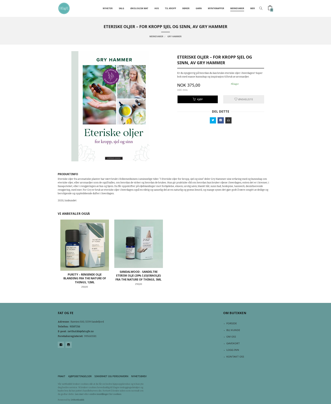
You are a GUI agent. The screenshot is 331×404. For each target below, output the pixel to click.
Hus (156, 8)
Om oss (231, 336)
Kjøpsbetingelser (80, 376)
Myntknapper (216, 8)
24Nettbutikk (77, 399)
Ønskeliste (245, 99)
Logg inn (232, 349)
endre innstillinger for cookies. (105, 394)
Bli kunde (233, 330)
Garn (199, 8)
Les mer (79, 394)
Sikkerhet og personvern (111, 376)
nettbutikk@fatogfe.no (81, 331)
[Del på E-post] (228, 120)
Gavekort (233, 343)
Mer (252, 8)
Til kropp (170, 8)
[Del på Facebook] (221, 120)
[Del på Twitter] (213, 120)
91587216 (75, 326)
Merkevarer (237, 8)
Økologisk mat (139, 8)
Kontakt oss (235, 356)
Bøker (185, 8)
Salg (121, 8)
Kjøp (200, 99)
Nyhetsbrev (139, 376)
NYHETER (108, 8)
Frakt (61, 376)
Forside (231, 323)
